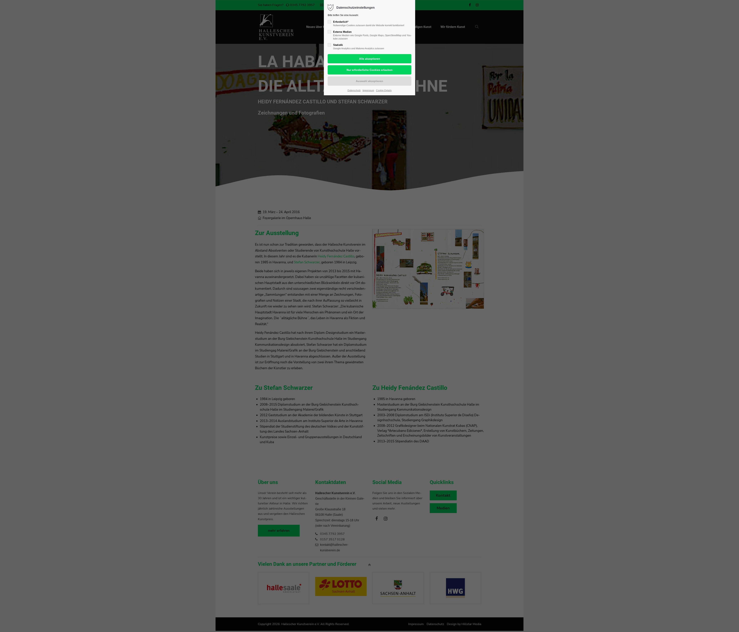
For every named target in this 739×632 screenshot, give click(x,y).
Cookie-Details (384, 90)
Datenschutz (354, 90)
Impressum (368, 90)
